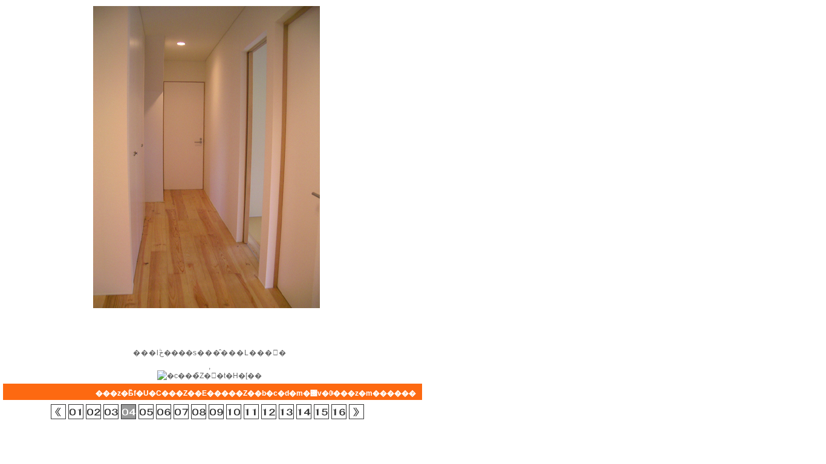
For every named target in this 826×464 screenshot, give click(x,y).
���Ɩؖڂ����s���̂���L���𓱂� (128, 411)
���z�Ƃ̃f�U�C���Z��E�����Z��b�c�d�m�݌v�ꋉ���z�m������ (256, 393)
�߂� (58, 411)
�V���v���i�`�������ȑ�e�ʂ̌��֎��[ (111, 411)
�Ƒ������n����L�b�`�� (268, 411)
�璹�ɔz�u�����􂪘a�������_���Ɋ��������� (146, 411)
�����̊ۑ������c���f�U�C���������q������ (198, 411)
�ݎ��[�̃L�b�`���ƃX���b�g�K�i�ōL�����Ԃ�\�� (233, 411)
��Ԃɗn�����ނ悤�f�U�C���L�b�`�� (286, 411)
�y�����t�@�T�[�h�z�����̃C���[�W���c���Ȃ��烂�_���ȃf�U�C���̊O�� (338, 411)
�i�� (356, 411)
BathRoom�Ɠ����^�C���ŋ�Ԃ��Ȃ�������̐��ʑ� (163, 411)
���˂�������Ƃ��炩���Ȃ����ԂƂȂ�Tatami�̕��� (321, 411)
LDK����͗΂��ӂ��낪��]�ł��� (251, 411)
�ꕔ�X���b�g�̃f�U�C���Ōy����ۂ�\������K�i (181, 411)
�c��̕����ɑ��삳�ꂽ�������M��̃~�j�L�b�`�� (303, 411)
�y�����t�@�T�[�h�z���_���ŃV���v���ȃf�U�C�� (75, 411)
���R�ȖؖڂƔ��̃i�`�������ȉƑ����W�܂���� (216, 411)
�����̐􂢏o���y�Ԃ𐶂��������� (93, 411)
